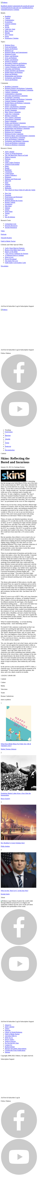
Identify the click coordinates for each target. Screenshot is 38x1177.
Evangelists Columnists (12, 97)
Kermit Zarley (5, 894)
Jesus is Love (9, 257)
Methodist (8, 188)
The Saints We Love (11, 261)
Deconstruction (10, 450)
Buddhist (4, 6)
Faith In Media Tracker (8, 241)
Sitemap (7, 1052)
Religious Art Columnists (13, 132)
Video (3, 231)
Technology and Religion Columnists (17, 141)
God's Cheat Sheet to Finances (14, 248)
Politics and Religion (11, 60)
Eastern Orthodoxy (11, 175)
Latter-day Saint (20, 8)
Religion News (9, 45)
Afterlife (7, 439)
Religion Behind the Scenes (14, 200)
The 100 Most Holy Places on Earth (16, 155)
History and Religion (11, 56)
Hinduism (8, 177)
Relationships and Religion (13, 76)
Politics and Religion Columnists (15, 123)
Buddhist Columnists (11, 86)
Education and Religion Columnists (16, 96)
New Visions (9, 34)
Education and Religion (12, 69)
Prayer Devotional (11, 259)
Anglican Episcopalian (12, 164)
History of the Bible (11, 252)
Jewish (13, 8)
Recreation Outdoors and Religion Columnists (19, 126)
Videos (7, 161)
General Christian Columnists (14, 101)
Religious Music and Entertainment (16, 52)
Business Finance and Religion (15, 65)
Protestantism (9, 199)
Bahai (7, 166)
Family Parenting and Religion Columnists (18, 99)
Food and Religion (11, 47)
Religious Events (10, 54)
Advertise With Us (11, 1036)
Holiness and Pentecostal (13, 179)
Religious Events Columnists (14, 134)
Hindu (9, 8)
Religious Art (9, 50)
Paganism (8, 195)
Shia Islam (8, 206)
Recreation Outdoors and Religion (16, 63)
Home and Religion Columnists (15, 108)
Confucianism (9, 173)
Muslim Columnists (11, 116)
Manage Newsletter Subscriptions (15, 1048)
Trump (7, 443)
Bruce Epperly (5, 798)
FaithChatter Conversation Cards (15, 262)
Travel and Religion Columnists (15, 143)
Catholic (9, 6)
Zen (6, 215)
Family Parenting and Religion (14, 70)
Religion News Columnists (13, 130)
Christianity (8, 172)
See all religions (10, 217)
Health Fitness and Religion (14, 72)
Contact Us (8, 1045)
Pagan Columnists (10, 121)
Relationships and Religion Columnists (17, 128)
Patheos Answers (10, 157)
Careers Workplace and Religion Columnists (19, 90)
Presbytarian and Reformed (13, 197)
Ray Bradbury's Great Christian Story (13, 843)
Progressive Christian (12, 9)
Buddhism (8, 170)
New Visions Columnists (13, 117)
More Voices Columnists (13, 112)
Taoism (7, 213)
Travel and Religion (11, 80)
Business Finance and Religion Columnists (18, 88)
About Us (8, 1025)
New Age (8, 193)
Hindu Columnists (11, 105)
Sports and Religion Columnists (15, 137)
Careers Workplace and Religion (15, 67)
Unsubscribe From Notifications (15, 1050)
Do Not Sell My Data (12, 1043)
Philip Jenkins (5, 846)
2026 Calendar (9, 152)
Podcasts (7, 159)
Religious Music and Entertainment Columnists (20, 136)
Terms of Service (10, 1041)
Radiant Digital (10, 1047)
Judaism (7, 184)
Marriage (8, 435)
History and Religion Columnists (15, 106)
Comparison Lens (10, 224)
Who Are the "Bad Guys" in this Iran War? (14, 890)
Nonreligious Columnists (13, 119)
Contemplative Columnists (13, 94)
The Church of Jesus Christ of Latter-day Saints (20, 190)
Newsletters (4, 266)
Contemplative (16, 6)
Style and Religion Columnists (14, 139)
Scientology (8, 204)
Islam (6, 182)
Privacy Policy (9, 1039)
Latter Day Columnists (12, 114)
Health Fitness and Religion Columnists (17, 103)
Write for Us (9, 1038)
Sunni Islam (8, 211)
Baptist (7, 168)
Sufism (7, 210)
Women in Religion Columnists (15, 145)
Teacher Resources (11, 227)
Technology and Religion (13, 78)
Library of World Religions (13, 153)
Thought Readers (6, 238)
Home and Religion (11, 74)
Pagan (7, 36)
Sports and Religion (11, 49)
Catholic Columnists (11, 92)
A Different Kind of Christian (14, 255)
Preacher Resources (11, 226)
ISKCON (8, 181)
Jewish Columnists (11, 110)
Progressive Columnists (12, 125)
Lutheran (8, 186)
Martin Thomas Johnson (8, 749)
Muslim (27, 8)
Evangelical (25, 6)
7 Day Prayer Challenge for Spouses (16, 253)
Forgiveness (9, 432)
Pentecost (8, 446)
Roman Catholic (10, 202)
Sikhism (7, 208)
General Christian (10, 24)
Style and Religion (11, 58)
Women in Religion (11, 61)
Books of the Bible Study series (15, 250)
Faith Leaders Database (12, 162)
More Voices (9, 31)
